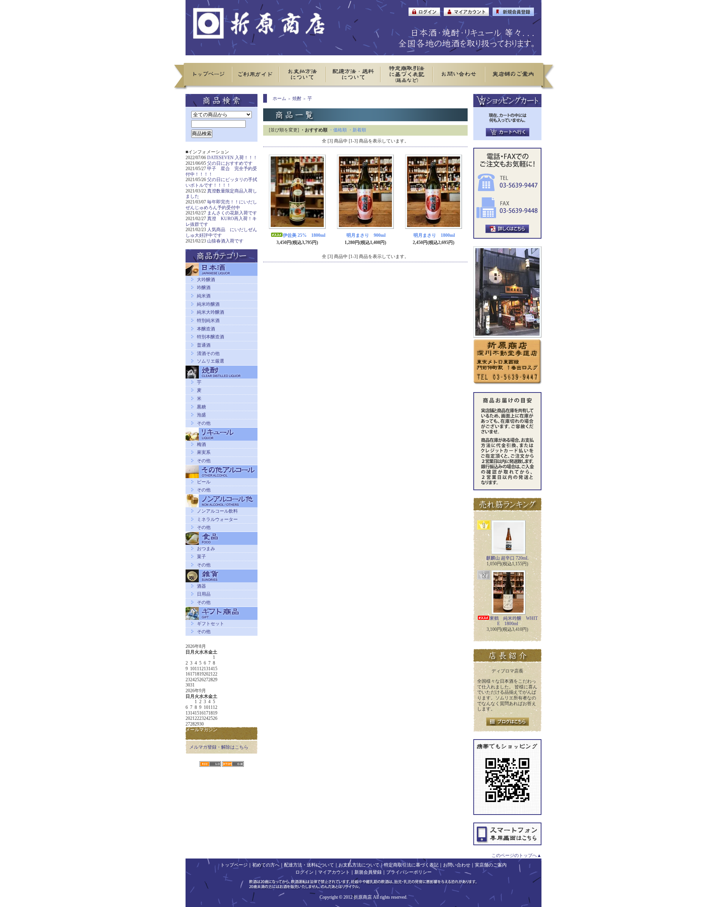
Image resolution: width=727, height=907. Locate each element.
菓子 (201, 556)
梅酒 (201, 444)
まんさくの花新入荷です (232, 213)
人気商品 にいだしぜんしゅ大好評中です (221, 232)
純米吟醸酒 (208, 304)
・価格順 (338, 130)
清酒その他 (208, 353)
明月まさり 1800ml (434, 235)
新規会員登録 (368, 872)
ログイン (304, 872)
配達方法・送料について (309, 865)
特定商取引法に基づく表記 (411, 865)
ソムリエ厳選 (210, 361)
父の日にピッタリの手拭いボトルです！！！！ (221, 182)
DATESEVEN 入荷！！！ (232, 157)
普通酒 (204, 345)
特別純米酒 (208, 320)
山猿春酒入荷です (225, 241)
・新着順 (357, 130)
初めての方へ (265, 865)
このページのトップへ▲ (516, 855)
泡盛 (201, 415)
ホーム (279, 98)
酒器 (201, 586)
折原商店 (363, 897)
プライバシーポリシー (409, 872)
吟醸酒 (204, 287)
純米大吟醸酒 (210, 312)
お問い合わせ (456, 865)
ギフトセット (210, 623)
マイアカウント (334, 872)
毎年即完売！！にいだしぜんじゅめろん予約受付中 (221, 204)
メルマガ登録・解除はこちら (218, 747)
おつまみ (206, 548)
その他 (204, 423)
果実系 (204, 452)
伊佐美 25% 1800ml (304, 235)
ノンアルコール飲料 (217, 511)
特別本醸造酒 (210, 336)
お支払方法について (359, 865)
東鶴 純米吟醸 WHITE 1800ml (514, 621)
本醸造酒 (206, 329)
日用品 (204, 594)
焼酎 (296, 98)
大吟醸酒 (206, 279)
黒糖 (201, 407)
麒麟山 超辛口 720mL (507, 558)
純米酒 (204, 296)
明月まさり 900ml (365, 235)
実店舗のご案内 (491, 865)
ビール (204, 482)
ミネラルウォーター (217, 519)
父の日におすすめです (230, 163)
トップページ (234, 865)
